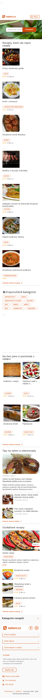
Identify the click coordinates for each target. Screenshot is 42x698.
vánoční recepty (10, 297)
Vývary (6, 242)
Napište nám (9, 670)
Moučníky (8, 432)
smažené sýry (18, 308)
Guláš (6, 73)
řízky (6, 308)
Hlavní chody (28, 432)
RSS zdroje (9, 684)
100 (5, 565)
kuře (6, 304)
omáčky (26, 304)
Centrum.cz (8, 691)
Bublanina (19, 589)
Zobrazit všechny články (10, 521)
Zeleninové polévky (10, 275)
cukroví (23, 297)
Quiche (18, 603)
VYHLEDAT (29, 29)
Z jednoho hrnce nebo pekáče (13, 107)
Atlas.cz (19, 691)
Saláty (26, 393)
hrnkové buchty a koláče (13, 300)
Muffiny (6, 176)
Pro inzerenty (10, 680)
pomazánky (31, 308)
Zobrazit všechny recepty (11, 283)
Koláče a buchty (21, 575)
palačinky (30, 300)
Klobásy (6, 140)
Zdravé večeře (8, 556)
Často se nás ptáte (12, 676)
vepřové (15, 304)
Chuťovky (7, 209)
